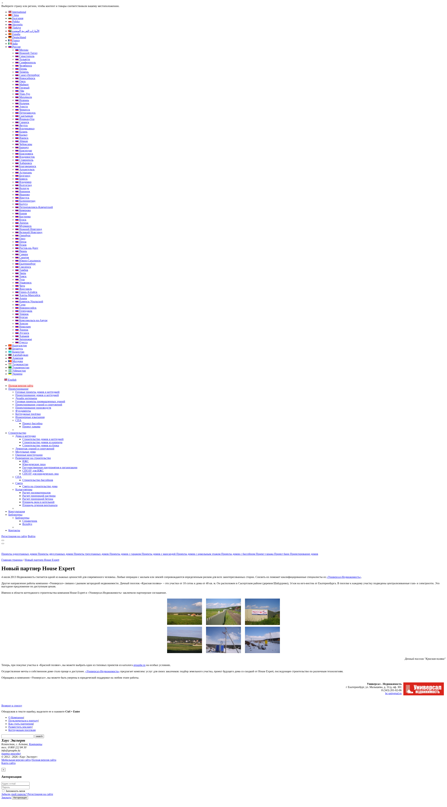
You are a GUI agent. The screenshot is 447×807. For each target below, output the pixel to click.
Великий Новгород (30, 232)
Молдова (17, 361)
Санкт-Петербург (29, 75)
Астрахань (25, 172)
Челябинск (25, 65)
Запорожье (25, 339)
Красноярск (26, 153)
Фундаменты (23, 410)
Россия (16, 46)
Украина (17, 373)
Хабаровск (25, 163)
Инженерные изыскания (30, 417)
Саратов (24, 257)
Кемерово (25, 210)
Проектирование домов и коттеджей (37, 395)
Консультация (16, 511)
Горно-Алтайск (28, 292)
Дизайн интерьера (26, 398)
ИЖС (25, 461)
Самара (23, 254)
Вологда (24, 188)
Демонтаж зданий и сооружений (34, 448)
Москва (23, 49)
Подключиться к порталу (23, 720)
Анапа (23, 298)
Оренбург (25, 235)
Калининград (27, 200)
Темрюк (24, 314)
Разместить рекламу (20, 726)
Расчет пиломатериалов (36, 492)
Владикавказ (26, 128)
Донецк (23, 329)
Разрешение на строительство (33, 458)
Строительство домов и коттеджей (43, 439)
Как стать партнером (20, 723)
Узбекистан (19, 370)
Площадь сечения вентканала (39, 505)
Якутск (23, 125)
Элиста (23, 106)
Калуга (23, 203)
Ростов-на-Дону (28, 248)
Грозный (24, 87)
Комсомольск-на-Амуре (33, 320)
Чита (22, 285)
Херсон (23, 323)
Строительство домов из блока (40, 445)
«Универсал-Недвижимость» (344, 577)
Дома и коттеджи (25, 436)
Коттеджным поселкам (22, 730)
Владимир (25, 181)
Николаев (25, 326)
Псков (23, 244)
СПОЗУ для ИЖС (33, 470)
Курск (22, 219)
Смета (19, 483)
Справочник (29, 520)
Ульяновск (25, 282)
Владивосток (27, 156)
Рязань (23, 251)
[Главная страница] (19, 550)
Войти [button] (31, 536)
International (19, 11)
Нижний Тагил (28, 53)
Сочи (22, 304)
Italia (15, 43)
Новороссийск (27, 307)
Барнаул (24, 147)
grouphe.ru (139, 665)
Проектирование (18, 388)
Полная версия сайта (20, 385)
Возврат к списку (11, 705)
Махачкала (25, 97)
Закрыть (6, 797)
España (16, 34)
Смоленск (25, 266)
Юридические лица (34, 464)
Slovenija (17, 24)
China (15, 15)
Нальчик (24, 103)
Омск (22, 81)
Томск (23, 276)
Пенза (22, 241)
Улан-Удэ (24, 93)
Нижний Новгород (30, 229)
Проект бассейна (32, 423)
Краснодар (25, 150)
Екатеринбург (27, 263)
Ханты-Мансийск (29, 295)
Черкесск (24, 109)
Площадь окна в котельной (38, 502)
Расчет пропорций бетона (37, 498)
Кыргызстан (19, 345)
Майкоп (24, 84)
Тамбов (23, 270)
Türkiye (16, 27)
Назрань (24, 100)
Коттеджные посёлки (28, 413)
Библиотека (15, 514)
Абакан (23, 141)
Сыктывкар (26, 115)
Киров (23, 213)
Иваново (24, 194)
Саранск (24, 122)
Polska (16, 21)
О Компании (16, 717)
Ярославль (25, 288)
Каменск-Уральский (31, 301)
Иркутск (24, 197)
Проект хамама (31, 426)
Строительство (17, 432)
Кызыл (23, 134)
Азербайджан (20, 354)
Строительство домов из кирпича (42, 442)
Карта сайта (8, 763)
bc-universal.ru (393, 693)
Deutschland (19, 37)
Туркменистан (20, 367)
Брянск (23, 178)
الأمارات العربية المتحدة (25, 31)
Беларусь (17, 348)
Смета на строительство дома (39, 486)
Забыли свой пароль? (14, 794)
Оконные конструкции (29, 454)
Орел (22, 238)
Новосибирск (27, 78)
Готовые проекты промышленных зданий (40, 401)
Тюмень (24, 71)
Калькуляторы (23, 489)
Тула (22, 279)
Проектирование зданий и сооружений (38, 404)
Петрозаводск (27, 112)
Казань (23, 131)
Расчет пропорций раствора (39, 495)
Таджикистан (20, 364)
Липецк (23, 222)
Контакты (14, 530)
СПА (18, 420)
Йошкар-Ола (26, 119)
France (16, 40)
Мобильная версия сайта (16, 759)
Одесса (23, 342)
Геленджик (25, 310)
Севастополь (26, 56)
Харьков (24, 336)
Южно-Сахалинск (30, 260)
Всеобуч (27, 524)
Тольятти (24, 59)
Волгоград (25, 185)
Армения (17, 358)
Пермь (23, 68)
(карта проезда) (11, 753)
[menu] (2, 540)
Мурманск (25, 226)
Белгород (24, 175)
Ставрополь (26, 159)
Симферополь (27, 62)
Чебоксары (25, 144)
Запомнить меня (15, 791)
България (17, 18)
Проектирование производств (33, 407)
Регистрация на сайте (14, 536)
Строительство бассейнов (37, 480)
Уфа (21, 90)
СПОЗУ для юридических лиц (40, 473)
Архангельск (27, 169)
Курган (23, 317)
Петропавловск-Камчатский (36, 207)
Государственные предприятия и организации (49, 467)
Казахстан (18, 351)
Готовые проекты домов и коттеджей (37, 391)
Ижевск (23, 137)
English (11, 379)
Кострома (25, 216)
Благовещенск (27, 166)
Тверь (22, 273)
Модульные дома (25, 451)
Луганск (24, 332)
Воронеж (24, 191)
